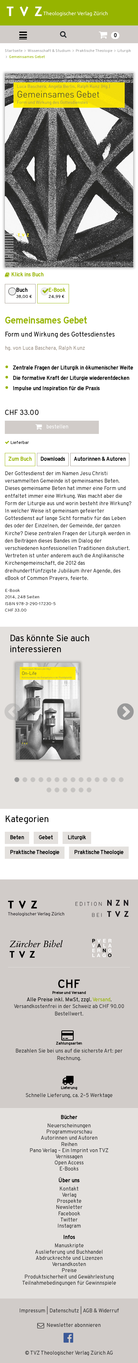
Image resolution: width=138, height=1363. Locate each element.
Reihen (69, 1145)
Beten (17, 838)
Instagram (69, 1226)
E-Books (69, 1169)
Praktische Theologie (34, 852)
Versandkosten (69, 1264)
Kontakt (69, 1189)
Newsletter (69, 1207)
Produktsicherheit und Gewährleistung (69, 1277)
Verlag (69, 1195)
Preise (69, 1271)
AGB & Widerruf (101, 1311)
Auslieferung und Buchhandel (69, 1252)
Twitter (69, 1220)
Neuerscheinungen (69, 1126)
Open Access (69, 1163)
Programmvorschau (69, 1132)
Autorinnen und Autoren (69, 1138)
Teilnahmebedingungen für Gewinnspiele (69, 1283)
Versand (101, 1000)
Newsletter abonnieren (72, 1325)
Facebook (69, 1214)
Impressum (32, 1311)
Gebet (46, 838)
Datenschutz (64, 1311)
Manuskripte (69, 1246)
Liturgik (77, 838)
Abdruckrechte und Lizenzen (69, 1258)
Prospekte (69, 1201)
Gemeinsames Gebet (27, 57)
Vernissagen (69, 1157)
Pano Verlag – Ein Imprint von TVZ (69, 1151)
